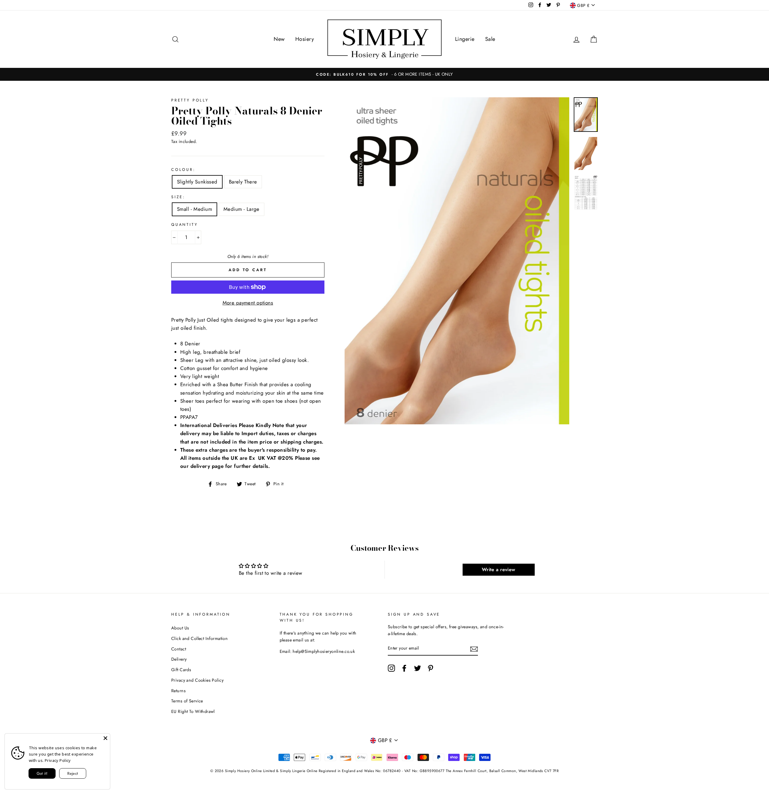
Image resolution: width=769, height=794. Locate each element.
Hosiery (304, 39)
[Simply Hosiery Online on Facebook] (404, 668)
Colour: (183, 169)
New (279, 39)
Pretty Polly (190, 100)
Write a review (498, 569)
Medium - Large (241, 209)
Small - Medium (194, 209)
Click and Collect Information (199, 638)
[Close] (105, 738)
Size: (178, 197)
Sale (490, 39)
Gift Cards (181, 670)
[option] (384, 74)
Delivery (179, 659)
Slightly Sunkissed (197, 181)
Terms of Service (187, 701)
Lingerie (464, 39)
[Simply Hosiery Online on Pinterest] (430, 668)
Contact (178, 649)
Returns (178, 691)
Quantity (184, 224)
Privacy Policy (58, 760)
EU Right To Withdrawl (193, 711)
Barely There (243, 181)
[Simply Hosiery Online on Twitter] (417, 668)
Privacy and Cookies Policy (197, 680)
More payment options (248, 302)
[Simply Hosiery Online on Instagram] (391, 668)
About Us (180, 628)
